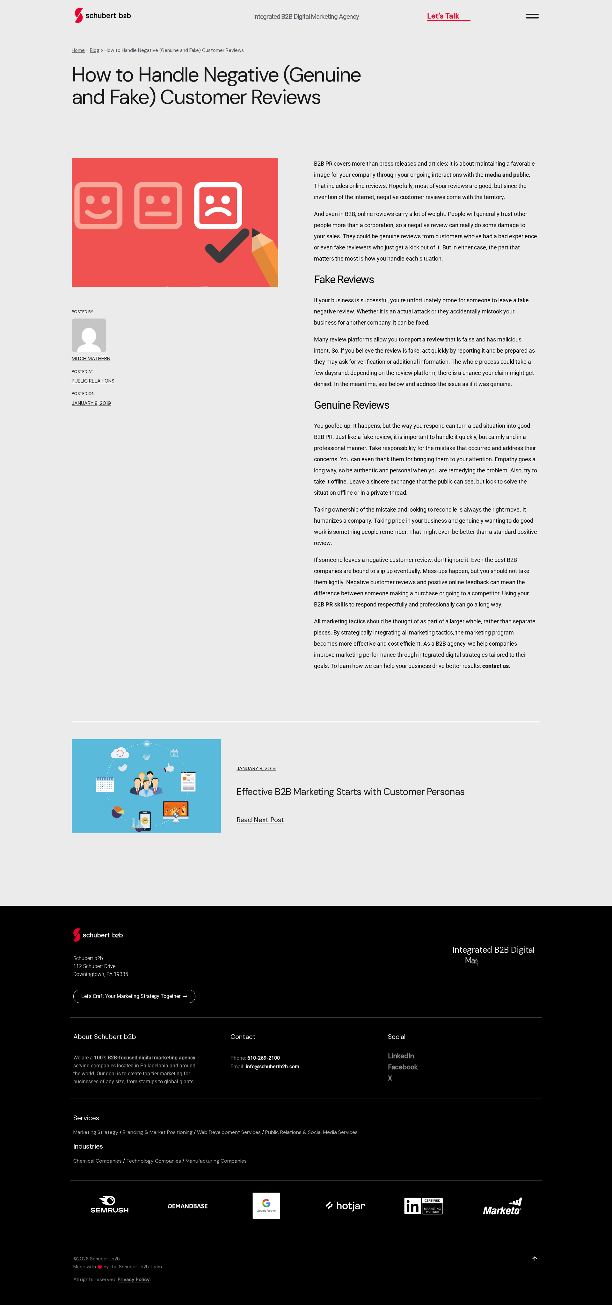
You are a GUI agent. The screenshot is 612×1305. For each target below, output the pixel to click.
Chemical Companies (97, 1161)
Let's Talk (443, 16)
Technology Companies (153, 1161)
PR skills (336, 604)
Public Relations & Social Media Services (311, 1132)
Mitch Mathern (91, 358)
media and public (506, 174)
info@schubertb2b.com (272, 1067)
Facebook (403, 1067)
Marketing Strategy (95, 1132)
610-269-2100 (263, 1058)
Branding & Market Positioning (158, 1132)
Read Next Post (260, 819)
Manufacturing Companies (216, 1161)
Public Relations (93, 380)
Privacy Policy (134, 1279)
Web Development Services (229, 1132)
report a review (424, 339)
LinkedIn (401, 1055)
